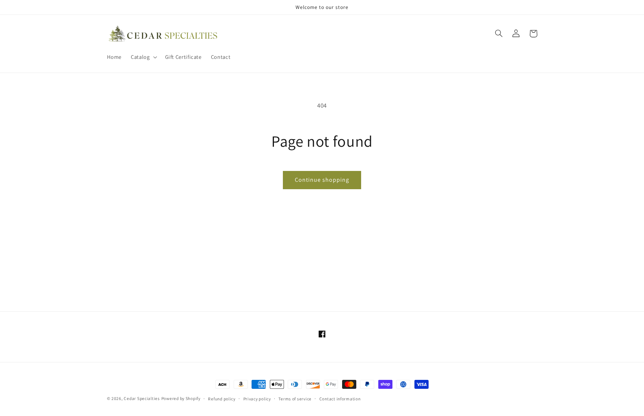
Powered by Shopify (181, 398)
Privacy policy (257, 398)
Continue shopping (322, 180)
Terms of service (295, 398)
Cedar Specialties (142, 398)
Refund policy (222, 398)
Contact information (340, 398)
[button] (143, 57)
